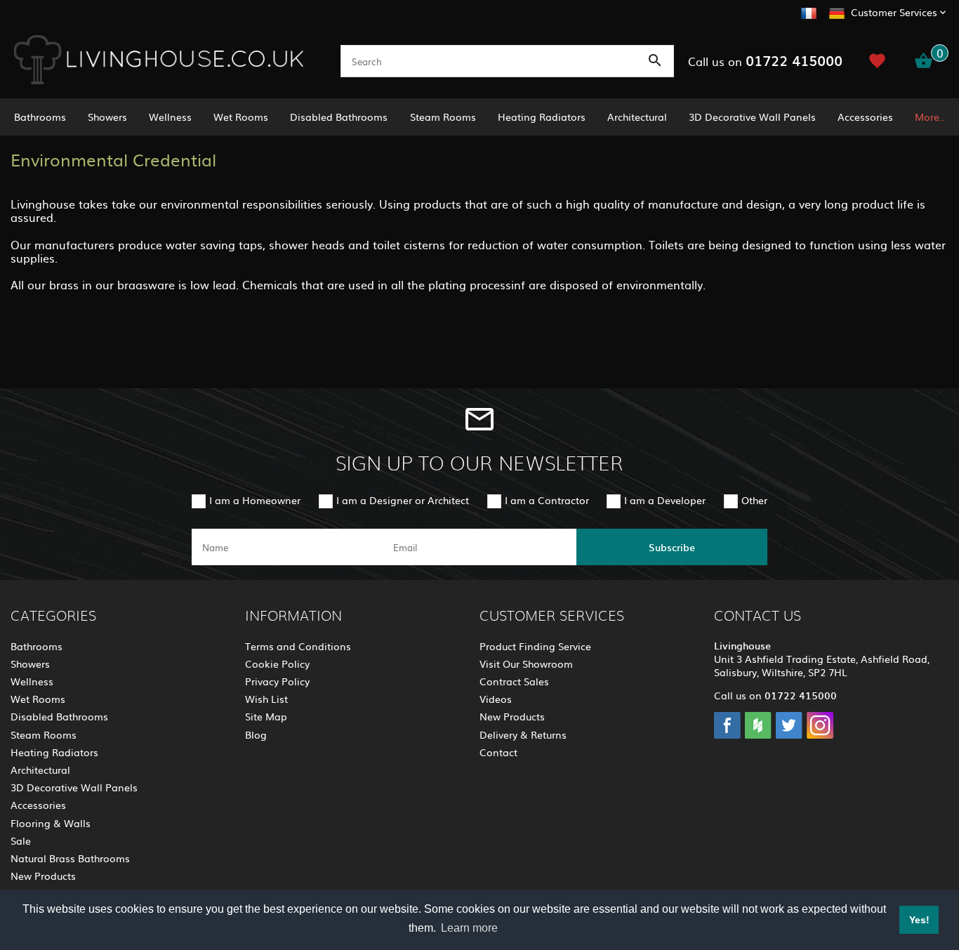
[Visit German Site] (836, 11)
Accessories (865, 117)
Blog (256, 734)
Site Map (266, 716)
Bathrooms (40, 117)
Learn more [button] (469, 928)
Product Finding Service (535, 646)
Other (754, 500)
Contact (498, 752)
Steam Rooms (443, 117)
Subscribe (672, 547)
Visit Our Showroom (526, 664)
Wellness (170, 117)
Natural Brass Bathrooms (70, 858)
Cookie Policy (277, 664)
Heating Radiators (542, 117)
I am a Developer (665, 500)
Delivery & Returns (523, 734)
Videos (495, 699)
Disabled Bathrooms (339, 117)
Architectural (637, 117)
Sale (21, 840)
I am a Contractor (547, 500)
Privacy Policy (277, 681)
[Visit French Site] (808, 11)
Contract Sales (514, 681)
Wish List (266, 699)
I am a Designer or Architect (402, 500)
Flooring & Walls (51, 823)
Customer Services (894, 12)
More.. (930, 117)
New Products (43, 876)
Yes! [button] (919, 919)
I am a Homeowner (254, 500)
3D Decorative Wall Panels (752, 117)
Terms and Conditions (298, 646)
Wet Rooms (240, 117)
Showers (107, 117)
